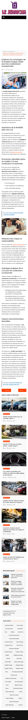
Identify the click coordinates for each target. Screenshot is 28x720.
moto (6, 671)
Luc (4, 69)
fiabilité (7, 655)
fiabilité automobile (18, 655)
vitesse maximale (10, 691)
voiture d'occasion (14, 695)
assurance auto (9, 628)
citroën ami (20, 632)
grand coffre (8, 661)
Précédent (7, 390)
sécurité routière (19, 681)
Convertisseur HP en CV (9, 611)
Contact (13, 717)
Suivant (21, 390)
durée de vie (20, 645)
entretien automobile (14, 648)
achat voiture (20, 625)
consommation (19, 642)
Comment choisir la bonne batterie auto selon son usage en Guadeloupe (13, 529)
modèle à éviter (19, 668)
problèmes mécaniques (10, 678)
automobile (20, 628)
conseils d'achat (9, 642)
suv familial (8, 681)
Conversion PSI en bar (9, 613)
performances (14, 675)
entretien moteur (8, 651)
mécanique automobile (17, 671)
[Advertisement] (14, 34)
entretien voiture (19, 651)
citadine (12, 632)
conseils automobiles (14, 638)
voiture (20, 691)
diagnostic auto (8, 645)
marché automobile (18, 661)
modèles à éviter (9, 668)
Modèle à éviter (7, 614)
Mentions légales (6, 717)
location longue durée (18, 244)
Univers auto (10, 69)
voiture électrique (9, 705)
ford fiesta (19, 658)
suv (22, 678)
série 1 (7, 685)
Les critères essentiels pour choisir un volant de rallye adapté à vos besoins (13, 473)
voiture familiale (9, 698)
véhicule (21, 705)
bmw (6, 632)
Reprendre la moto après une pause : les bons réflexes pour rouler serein (17, 590)
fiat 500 (8, 658)
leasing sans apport (16, 152)
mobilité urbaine (19, 665)
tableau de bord (18, 685)
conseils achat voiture (14, 635)
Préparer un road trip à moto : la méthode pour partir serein (17, 576)
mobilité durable (8, 665)
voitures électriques (14, 701)
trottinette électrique (18, 688)
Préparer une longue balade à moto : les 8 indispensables (16, 603)
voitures (20, 698)
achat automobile (9, 625)
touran (7, 688)
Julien (6, 477)
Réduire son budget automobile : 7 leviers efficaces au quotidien (16, 583)
